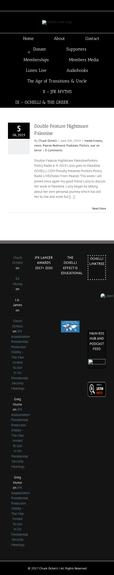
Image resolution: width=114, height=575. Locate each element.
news (37, 145)
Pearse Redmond (54, 145)
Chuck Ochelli (47, 141)
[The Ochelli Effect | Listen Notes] (96, 384)
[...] (71, 196)
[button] (97, 102)
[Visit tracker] (70, 323)
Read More (99, 208)
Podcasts (72, 145)
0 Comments (53, 150)
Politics (84, 145)
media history (93, 141)
